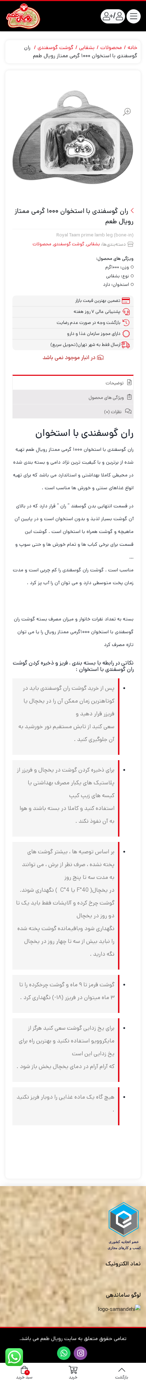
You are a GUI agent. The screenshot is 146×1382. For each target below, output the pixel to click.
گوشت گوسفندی (55, 47)
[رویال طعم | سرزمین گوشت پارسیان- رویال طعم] (23, 16)
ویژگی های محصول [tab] (107, 398)
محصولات (111, 47)
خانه (132, 47)
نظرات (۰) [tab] (113, 412)
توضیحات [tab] (115, 383)
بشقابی (87, 47)
